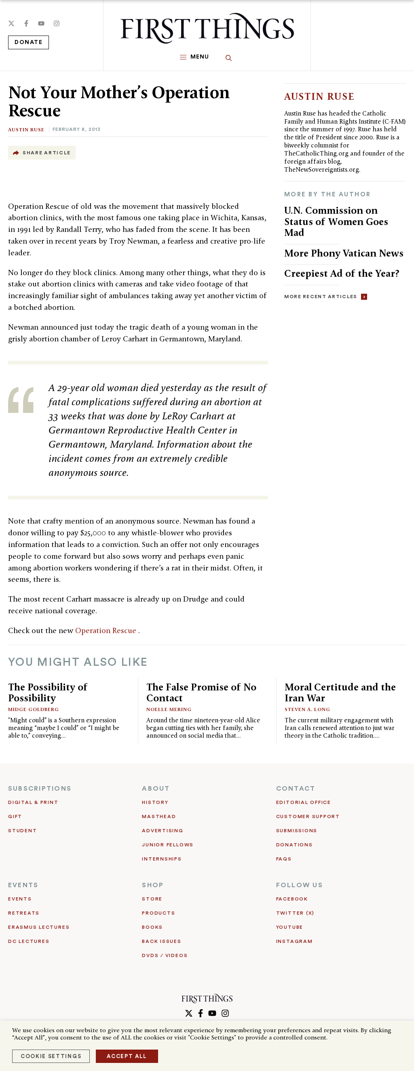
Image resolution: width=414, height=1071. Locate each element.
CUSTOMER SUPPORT (308, 816)
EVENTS (23, 885)
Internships (162, 858)
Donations (294, 844)
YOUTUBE (289, 927)
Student (22, 830)
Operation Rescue (106, 630)
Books (152, 927)
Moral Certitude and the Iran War (340, 693)
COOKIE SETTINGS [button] (51, 1056)
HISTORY (155, 802)
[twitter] (11, 23)
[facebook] (26, 23)
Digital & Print (33, 802)
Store (152, 898)
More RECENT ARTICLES (320, 296)
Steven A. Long (307, 709)
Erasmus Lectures (39, 927)
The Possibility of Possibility (48, 693)
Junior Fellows (168, 844)
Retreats (24, 913)
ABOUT (156, 788)
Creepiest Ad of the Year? (341, 273)
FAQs (284, 858)
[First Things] (207, 28)
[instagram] (56, 23)
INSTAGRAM (294, 941)
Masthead (159, 816)
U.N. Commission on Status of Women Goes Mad (336, 221)
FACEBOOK (292, 898)
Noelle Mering (169, 709)
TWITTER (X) (295, 913)
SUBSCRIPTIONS (40, 788)
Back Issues (161, 941)
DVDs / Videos (165, 955)
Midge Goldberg (33, 709)
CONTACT (296, 788)
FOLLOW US (299, 885)
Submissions (296, 830)
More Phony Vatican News (343, 253)
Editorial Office (303, 802)
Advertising (162, 830)
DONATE (28, 42)
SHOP (153, 885)
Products (158, 913)
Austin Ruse (26, 129)
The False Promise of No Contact (201, 693)
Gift (15, 816)
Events (20, 898)
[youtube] (41, 23)
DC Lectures (28, 941)
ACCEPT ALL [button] (127, 1056)
